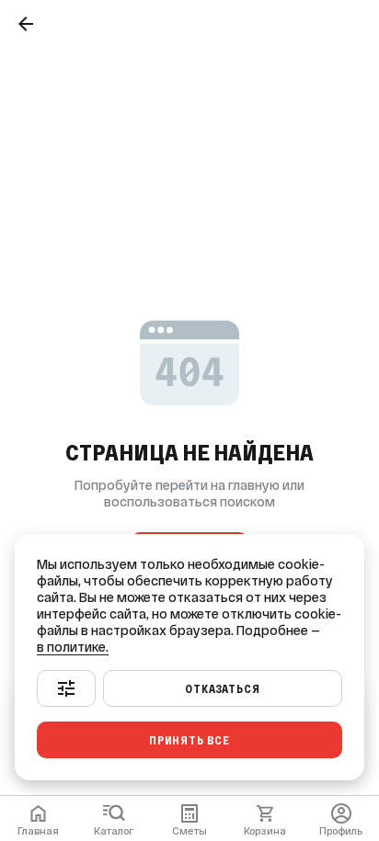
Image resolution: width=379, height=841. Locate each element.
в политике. (73, 647)
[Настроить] (66, 688)
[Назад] (25, 24)
